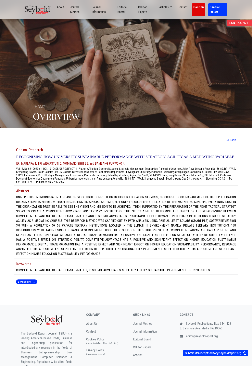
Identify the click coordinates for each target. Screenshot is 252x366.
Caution (198, 7)
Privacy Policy (95, 351)
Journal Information (99, 9)
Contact (182, 7)
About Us (91, 323)
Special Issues (215, 9)
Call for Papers (142, 9)
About (60, 7)
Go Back (231, 140)
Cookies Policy (102, 340)
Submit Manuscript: (213, 353)
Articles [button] (164, 7)
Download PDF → (26, 281)
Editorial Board (122, 9)
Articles (138, 355)
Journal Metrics (75, 9)
